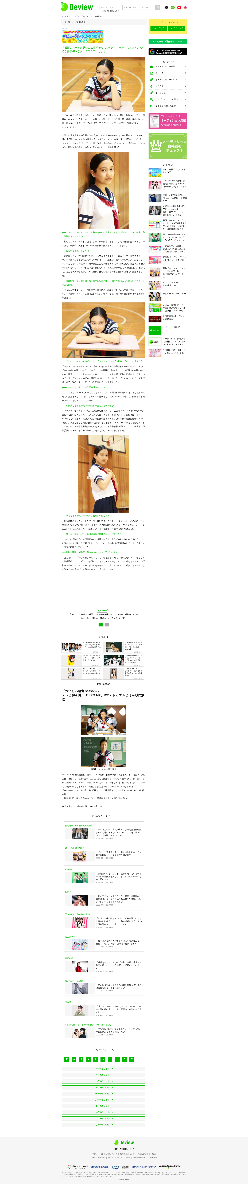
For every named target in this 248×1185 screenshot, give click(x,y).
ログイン (158, 28)
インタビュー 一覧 (78, 16)
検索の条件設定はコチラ (110, 11)
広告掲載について (127, 1154)
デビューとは (97, 1154)
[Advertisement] (124, 36)
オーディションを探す (165, 66)
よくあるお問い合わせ (165, 106)
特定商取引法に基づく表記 (119, 1157)
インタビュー (161, 93)
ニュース (159, 73)
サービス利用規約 (98, 1157)
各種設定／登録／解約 (147, 1154)
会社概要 (153, 1157)
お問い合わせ (111, 1154)
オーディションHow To (166, 80)
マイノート (176, 28)
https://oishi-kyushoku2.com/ (89, 806)
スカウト (159, 86)
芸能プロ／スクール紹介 (166, 99)
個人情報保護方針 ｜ (141, 1157)
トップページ (66, 16)
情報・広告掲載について (124, 1149)
